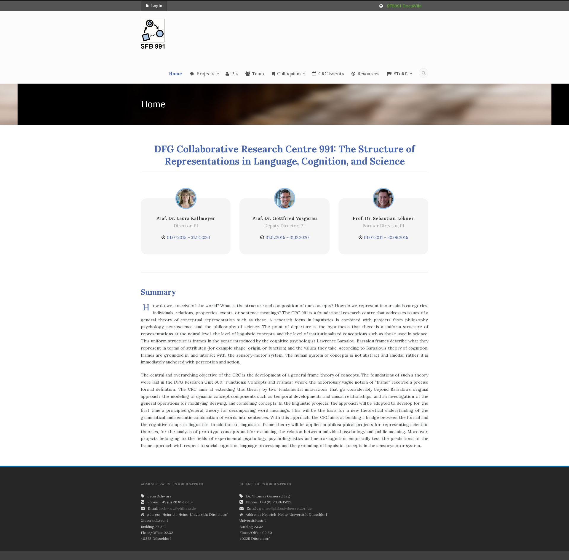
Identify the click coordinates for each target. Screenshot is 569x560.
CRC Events (331, 73)
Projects (205, 73)
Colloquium (289, 73)
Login (156, 5)
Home (175, 73)
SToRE (400, 73)
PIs (234, 73)
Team (258, 73)
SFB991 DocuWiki (404, 6)
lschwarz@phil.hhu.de (177, 508)
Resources (368, 73)
